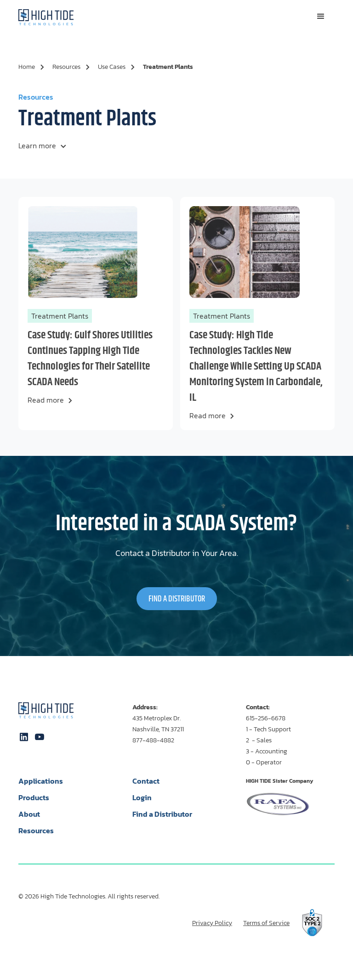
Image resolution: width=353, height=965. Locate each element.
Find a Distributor (162, 813)
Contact (145, 780)
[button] (321, 16)
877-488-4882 (153, 740)
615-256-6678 (265, 718)
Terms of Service (266, 923)
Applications (40, 780)
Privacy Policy (212, 923)
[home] (46, 17)
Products (33, 797)
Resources (36, 830)
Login (142, 797)
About (29, 813)
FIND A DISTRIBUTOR (176, 599)
